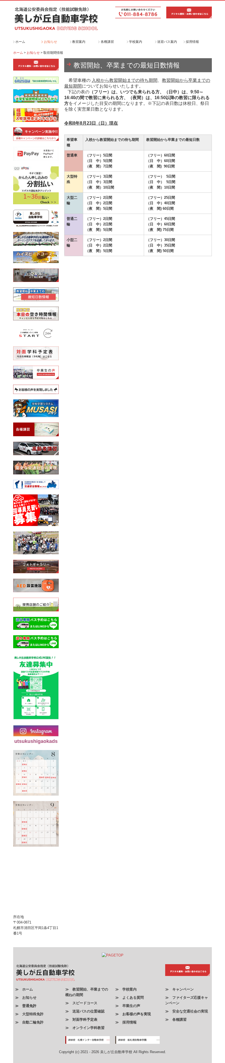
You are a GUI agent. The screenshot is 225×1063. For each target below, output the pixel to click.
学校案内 (135, 42)
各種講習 (107, 42)
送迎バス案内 (167, 42)
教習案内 (78, 42)
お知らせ (50, 42)
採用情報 (192, 42)
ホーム (20, 42)
